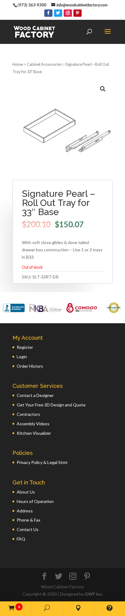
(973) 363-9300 (32, 4)
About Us (26, 491)
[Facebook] (48, 13)
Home (17, 64)
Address (25, 510)
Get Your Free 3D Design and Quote (51, 404)
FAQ (21, 538)
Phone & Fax (28, 519)
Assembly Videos (33, 423)
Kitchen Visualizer (34, 433)
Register (25, 347)
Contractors (28, 414)
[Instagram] (68, 13)
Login (22, 356)
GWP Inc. (94, 594)
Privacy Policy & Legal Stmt (42, 462)
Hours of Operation (35, 501)
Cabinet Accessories (44, 64)
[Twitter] (58, 13)
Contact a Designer (35, 395)
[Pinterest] (77, 13)
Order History (30, 366)
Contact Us (28, 529)
